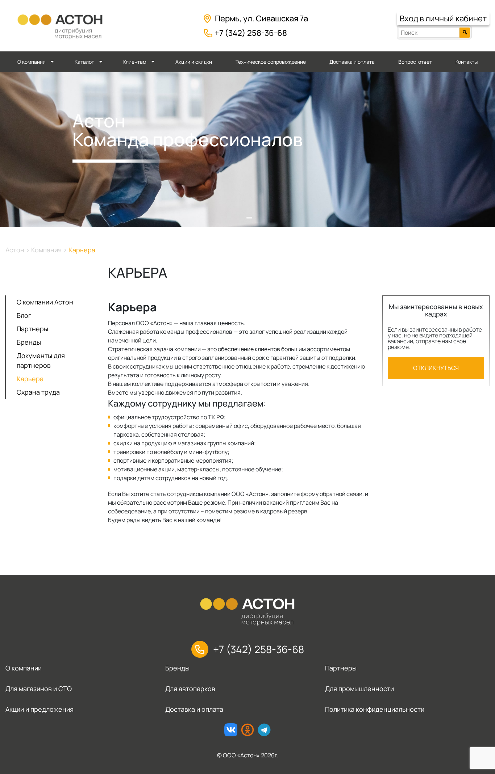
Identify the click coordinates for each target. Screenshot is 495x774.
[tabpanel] (247, 149)
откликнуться (436, 368)
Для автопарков (190, 688)
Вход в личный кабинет (443, 18)
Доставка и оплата (352, 61)
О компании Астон (45, 302)
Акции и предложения (39, 709)
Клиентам (134, 61)
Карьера (30, 378)
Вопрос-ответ (415, 61)
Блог (24, 315)
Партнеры (32, 328)
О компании (31, 61)
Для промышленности (359, 688)
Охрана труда (38, 392)
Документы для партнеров (41, 360)
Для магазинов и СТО (38, 688)
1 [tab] (247, 212)
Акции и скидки (193, 61)
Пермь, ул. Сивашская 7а (261, 18)
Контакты (467, 61)
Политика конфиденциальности (374, 709)
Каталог (84, 61)
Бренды (29, 342)
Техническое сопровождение (271, 61)
